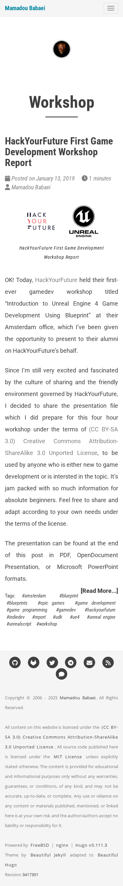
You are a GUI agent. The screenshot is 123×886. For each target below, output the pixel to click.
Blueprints (18, 603)
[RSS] (108, 662)
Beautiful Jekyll (48, 855)
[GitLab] (34, 662)
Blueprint (70, 596)
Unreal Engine (102, 617)
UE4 (75, 617)
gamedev (67, 610)
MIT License (68, 757)
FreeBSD (40, 845)
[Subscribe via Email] (89, 662)
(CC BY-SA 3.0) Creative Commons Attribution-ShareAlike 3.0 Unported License (61, 441)
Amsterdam (35, 596)
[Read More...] (99, 590)
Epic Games (52, 603)
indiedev (17, 617)
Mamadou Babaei (25, 8)
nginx (62, 845)
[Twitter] (52, 662)
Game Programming (28, 610)
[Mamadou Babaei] (61, 49)
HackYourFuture (56, 279)
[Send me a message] (61, 673)
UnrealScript (20, 624)
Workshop (48, 624)
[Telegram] (71, 662)
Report (40, 617)
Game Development (96, 603)
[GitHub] (15, 662)
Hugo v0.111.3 (91, 845)
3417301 (30, 874)
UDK (58, 617)
